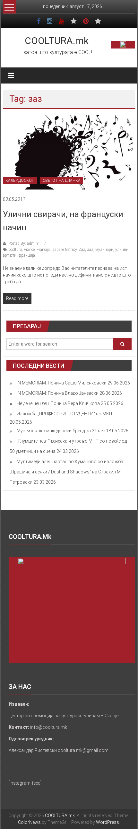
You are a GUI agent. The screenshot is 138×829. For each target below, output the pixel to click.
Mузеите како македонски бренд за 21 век (61, 430)
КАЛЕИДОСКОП (20, 180)
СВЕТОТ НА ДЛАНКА (62, 180)
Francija (43, 249)
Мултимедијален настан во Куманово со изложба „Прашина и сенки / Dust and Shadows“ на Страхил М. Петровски (66, 472)
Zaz (82, 249)
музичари (104, 249)
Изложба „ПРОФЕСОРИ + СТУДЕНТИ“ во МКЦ (64, 413)
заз (90, 249)
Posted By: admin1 (24, 243)
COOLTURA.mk (57, 40)
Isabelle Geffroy (64, 249)
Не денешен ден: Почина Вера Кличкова (58, 403)
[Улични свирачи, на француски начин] (69, 152)
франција (26, 255)
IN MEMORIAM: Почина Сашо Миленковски (62, 382)
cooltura (15, 249)
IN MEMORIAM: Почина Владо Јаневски (58, 393)
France (29, 249)
